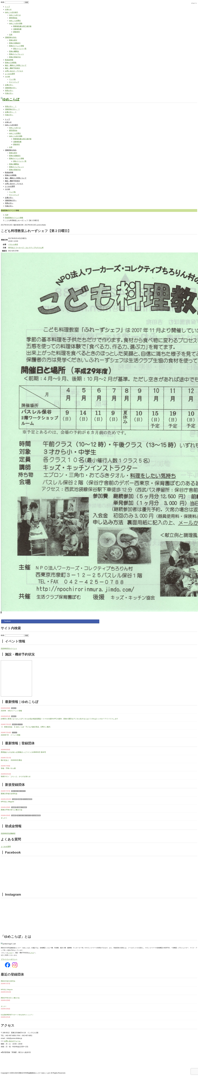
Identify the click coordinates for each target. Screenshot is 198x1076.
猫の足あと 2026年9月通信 (11, 760)
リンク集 (12, 79)
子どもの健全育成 (27, 799)
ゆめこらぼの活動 (15, 23)
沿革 (10, 34)
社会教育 (14, 799)
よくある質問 (10, 74)
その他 (7, 76)
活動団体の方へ (10, 88)
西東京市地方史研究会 (9, 794)
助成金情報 (9, 60)
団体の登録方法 (15, 57)
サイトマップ (14, 82)
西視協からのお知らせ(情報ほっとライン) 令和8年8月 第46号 (23, 752)
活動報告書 (17, 29)
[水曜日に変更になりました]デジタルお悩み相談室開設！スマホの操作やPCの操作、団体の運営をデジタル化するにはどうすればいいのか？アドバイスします (59, 719)
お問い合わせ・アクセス (14, 71)
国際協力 (20, 799)
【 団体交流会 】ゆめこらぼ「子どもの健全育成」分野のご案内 (25, 727)
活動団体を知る (10, 37)
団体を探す (13, 40)
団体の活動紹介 (15, 43)
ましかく (4, 818)
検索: (3, 2)
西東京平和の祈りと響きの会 (11, 810)
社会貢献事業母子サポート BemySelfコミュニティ (17, 1015)
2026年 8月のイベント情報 (11, 711)
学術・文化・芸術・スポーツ (18, 791)
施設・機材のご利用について (15, 65)
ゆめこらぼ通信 (15, 20)
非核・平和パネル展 (8, 768)
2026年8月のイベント (9, 648)
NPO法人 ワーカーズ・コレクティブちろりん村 (26, 247)
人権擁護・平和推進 (21, 807)
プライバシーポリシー (9, 959)
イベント (20, 724)
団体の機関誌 (14, 51)
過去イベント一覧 (19, 48)
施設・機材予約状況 (12, 68)
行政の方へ (9, 93)
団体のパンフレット (16, 54)
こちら (10, 953)
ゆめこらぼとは (15, 15)
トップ (7, 7)
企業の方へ (9, 85)
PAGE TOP (192, 1042)
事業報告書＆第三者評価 (22, 26)
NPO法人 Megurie (7, 802)
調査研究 (16, 32)
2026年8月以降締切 (8, 833)
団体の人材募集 (10, 62)
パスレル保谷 (13, 244)
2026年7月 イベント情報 (10, 735)
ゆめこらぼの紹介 (11, 12)
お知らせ (8, 9)
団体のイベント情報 (16, 46)
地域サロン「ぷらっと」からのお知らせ (16, 776)
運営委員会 (13, 18)
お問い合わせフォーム (12, 1041)
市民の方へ (9, 90)
